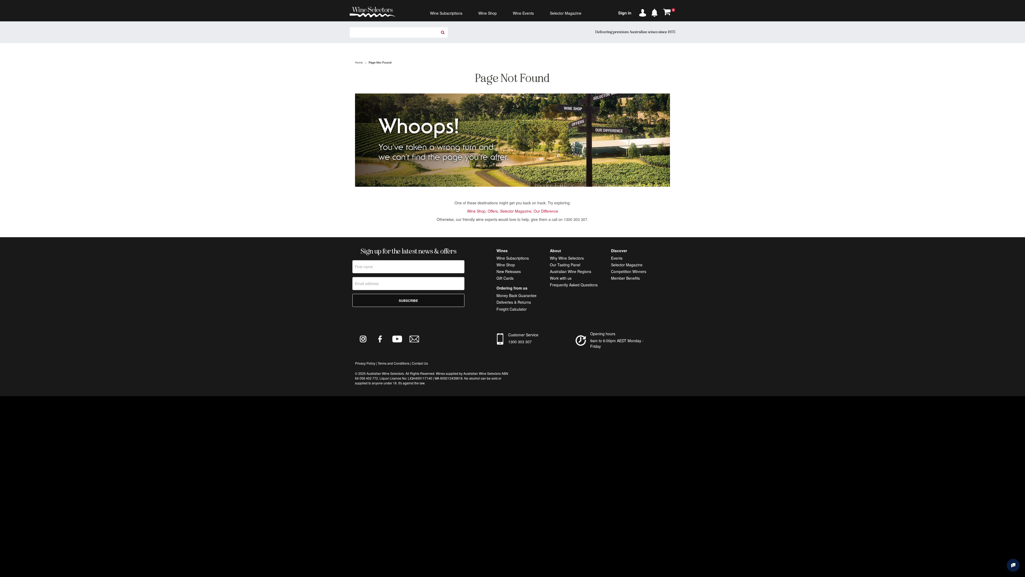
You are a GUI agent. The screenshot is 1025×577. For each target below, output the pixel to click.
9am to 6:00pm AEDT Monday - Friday (617, 343)
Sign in (624, 13)
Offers (493, 211)
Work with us (560, 278)
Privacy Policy (365, 363)
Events (616, 258)
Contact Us (420, 363)
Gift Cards (505, 278)
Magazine (515, 211)
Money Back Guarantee (516, 295)
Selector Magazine (626, 264)
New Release (507, 271)
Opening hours (602, 333)
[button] (656, 12)
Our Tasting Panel (565, 264)
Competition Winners (628, 271)
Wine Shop (476, 211)
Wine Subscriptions (512, 258)
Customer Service (523, 334)
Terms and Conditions (393, 363)
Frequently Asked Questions (574, 284)
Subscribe (408, 300)
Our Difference (546, 211)
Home (359, 62)
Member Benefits (625, 278)
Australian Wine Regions (570, 271)
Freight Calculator (511, 309)
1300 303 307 (520, 341)
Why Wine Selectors (567, 258)
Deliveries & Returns (513, 302)
